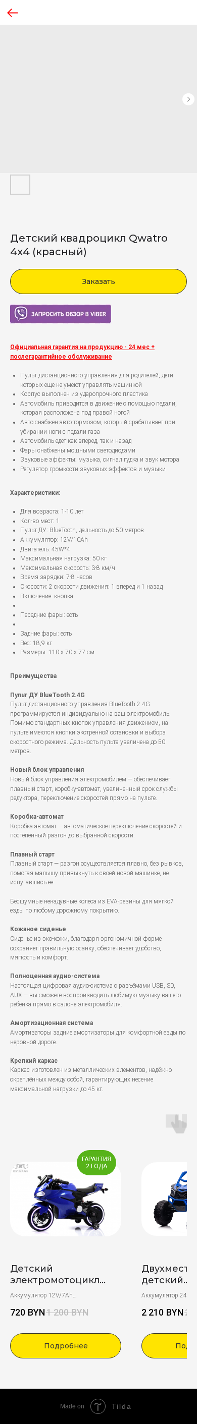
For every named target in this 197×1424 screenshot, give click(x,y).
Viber (16, 308)
